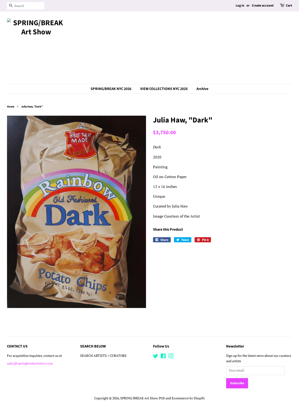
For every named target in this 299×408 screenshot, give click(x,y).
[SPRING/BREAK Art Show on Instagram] (170, 357)
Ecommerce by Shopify (188, 398)
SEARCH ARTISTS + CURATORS (103, 356)
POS (162, 398)
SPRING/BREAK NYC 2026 (111, 88)
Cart (289, 5)
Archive (202, 88)
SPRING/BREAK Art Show (138, 398)
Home (10, 107)
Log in (240, 5)
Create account (263, 5)
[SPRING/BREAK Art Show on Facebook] (163, 357)
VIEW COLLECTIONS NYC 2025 (164, 88)
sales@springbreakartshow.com (30, 363)
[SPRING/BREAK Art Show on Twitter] (155, 357)
